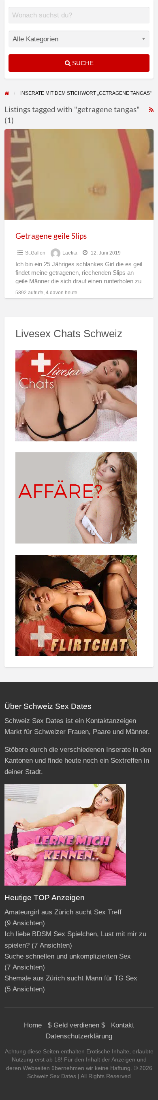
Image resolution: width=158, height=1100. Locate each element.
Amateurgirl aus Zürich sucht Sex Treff (63, 912)
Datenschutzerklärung (79, 1036)
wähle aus (82, 21)
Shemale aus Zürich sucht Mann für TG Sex (70, 978)
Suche (82, 63)
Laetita (69, 253)
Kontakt (122, 1025)
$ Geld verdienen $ (76, 1025)
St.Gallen (35, 253)
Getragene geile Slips (51, 235)
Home (33, 1025)
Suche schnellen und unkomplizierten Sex (67, 956)
